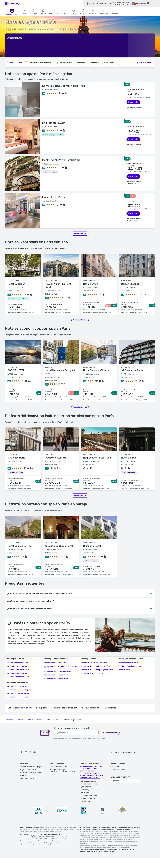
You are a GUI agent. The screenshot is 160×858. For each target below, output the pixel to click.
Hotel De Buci (128, 457)
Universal (83, 14)
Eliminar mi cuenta (27, 778)
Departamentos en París (128, 663)
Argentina (43, 827)
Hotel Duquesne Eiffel (19, 546)
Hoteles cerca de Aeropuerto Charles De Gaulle (60, 667)
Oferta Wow (84, 793)
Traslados (114, 14)
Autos (64, 14)
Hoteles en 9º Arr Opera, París (93, 673)
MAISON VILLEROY (55, 457)
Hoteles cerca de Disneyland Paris (58, 671)
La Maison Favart (53, 123)
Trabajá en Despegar (57, 770)
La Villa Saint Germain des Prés (63, 85)
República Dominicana (35, 831)
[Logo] (13, 3)
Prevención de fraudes (88, 796)
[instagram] (25, 752)
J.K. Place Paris (16, 457)
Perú (77, 829)
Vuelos (23, 14)
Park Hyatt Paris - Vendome (61, 160)
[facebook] (21, 752)
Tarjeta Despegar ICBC (28, 770)
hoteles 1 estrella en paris (17, 663)
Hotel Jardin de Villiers (96, 370)
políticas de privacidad (64, 740)
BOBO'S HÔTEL (16, 370)
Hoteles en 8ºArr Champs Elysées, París (97, 670)
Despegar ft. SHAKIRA (88, 799)
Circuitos (92, 14)
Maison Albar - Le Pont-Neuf (58, 286)
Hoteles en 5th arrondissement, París (96, 666)
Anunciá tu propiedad (118, 770)
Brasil (55, 827)
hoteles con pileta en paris (17, 686)
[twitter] (30, 752)
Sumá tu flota (115, 767)
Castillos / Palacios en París (129, 666)
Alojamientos (11, 14)
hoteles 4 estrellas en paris (18, 673)
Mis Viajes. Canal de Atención (31, 773)
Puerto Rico (24, 831)
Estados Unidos (49, 831)
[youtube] (34, 752)
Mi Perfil (23, 776)
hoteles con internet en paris (18, 693)
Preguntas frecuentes (58, 767)
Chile (59, 827)
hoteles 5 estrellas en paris (18, 677)
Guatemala (38, 829)
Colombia (64, 827)
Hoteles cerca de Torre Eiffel (55, 663)
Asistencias (103, 14)
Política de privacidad (88, 781)
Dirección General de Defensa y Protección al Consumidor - (50, 843)
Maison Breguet (130, 284)
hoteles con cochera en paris (18, 697)
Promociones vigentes (88, 784)
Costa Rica (72, 827)
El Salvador (30, 829)
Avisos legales (85, 802)
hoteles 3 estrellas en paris (18, 670)
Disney (73, 14)
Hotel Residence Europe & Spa (60, 372)
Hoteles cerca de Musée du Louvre (58, 675)
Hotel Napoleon (16, 284)
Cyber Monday (85, 787)
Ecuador (23, 829)
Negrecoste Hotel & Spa (97, 457)
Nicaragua (58, 829)
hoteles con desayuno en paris (19, 690)
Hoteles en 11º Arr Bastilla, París (94, 663)
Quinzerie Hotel (92, 546)
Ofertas (43, 14)
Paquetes (33, 14)
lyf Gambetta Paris (132, 370)
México (52, 829)
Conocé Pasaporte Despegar (31, 767)
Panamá (65, 829)
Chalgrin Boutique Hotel (59, 546)
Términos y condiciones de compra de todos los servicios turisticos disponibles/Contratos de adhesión (91, 771)
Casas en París (124, 670)
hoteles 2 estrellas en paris (18, 666)
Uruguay (58, 831)
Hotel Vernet (90, 284)
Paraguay (72, 829)
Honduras (46, 829)
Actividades (53, 14)
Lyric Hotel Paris (53, 197)
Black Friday (84, 790)
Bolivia (50, 827)
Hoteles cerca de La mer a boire (56, 678)
